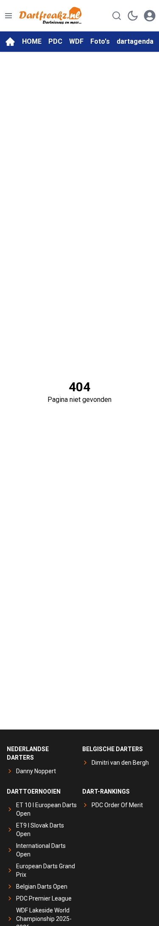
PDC (55, 41)
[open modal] (150, 16)
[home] (10, 41)
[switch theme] (133, 16)
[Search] (117, 16)
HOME (32, 41)
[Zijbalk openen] (8, 16)
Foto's (100, 41)
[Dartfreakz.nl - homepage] (50, 16)
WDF (76, 41)
